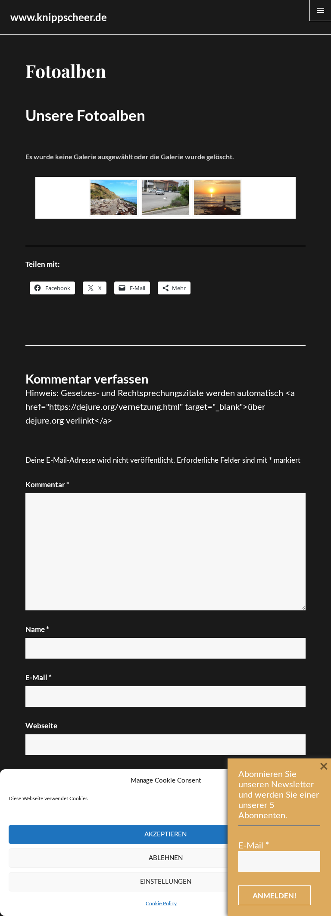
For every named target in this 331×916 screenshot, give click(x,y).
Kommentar (47, 484)
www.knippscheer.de (58, 17)
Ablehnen (166, 858)
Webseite (41, 725)
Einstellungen (165, 882)
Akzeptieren (165, 834)
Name (37, 629)
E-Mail (38, 677)
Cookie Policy (161, 903)
